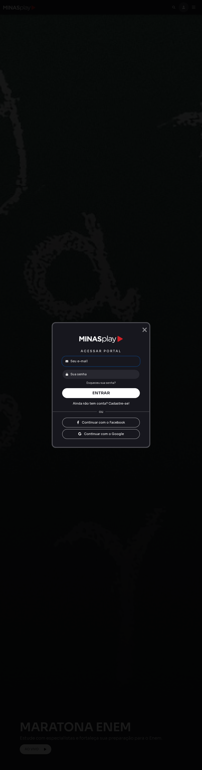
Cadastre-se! (118, 403)
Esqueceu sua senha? (101, 383)
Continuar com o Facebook (103, 422)
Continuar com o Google (103, 434)
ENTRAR (101, 393)
